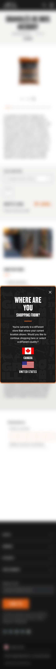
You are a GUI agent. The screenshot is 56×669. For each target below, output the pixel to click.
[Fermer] (50, 292)
